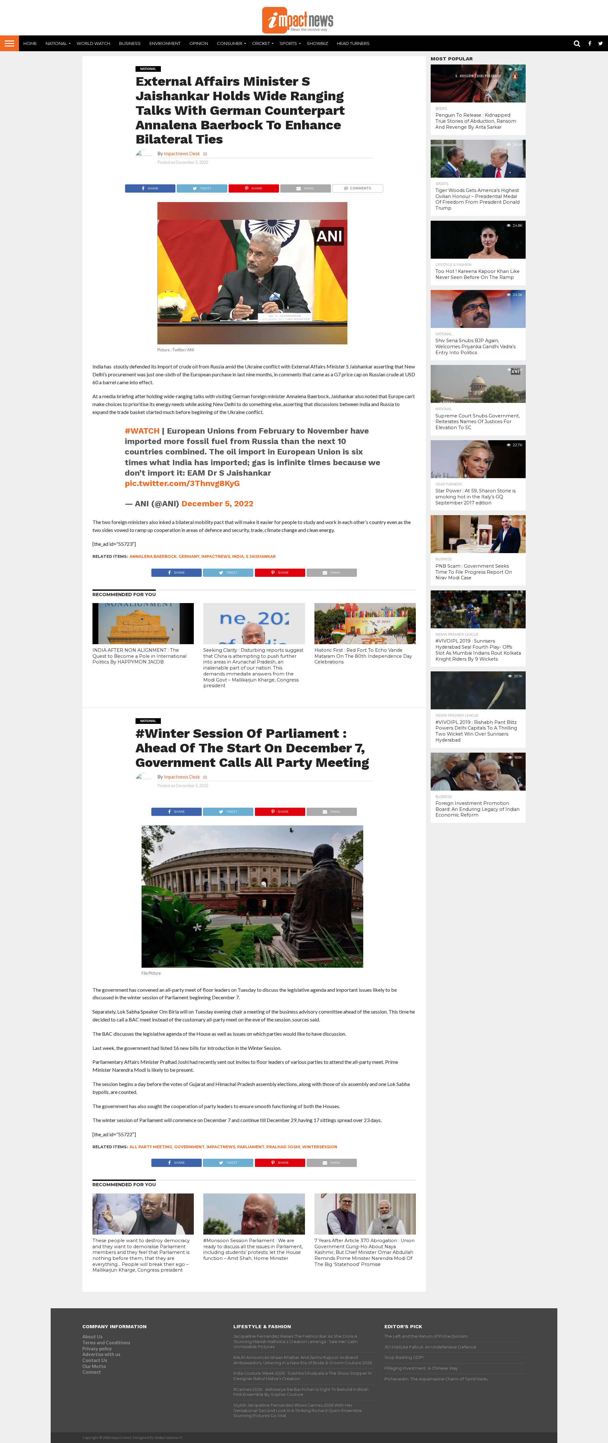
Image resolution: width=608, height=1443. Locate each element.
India (238, 556)
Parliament (250, 1146)
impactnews (215, 556)
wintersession (319, 1146)
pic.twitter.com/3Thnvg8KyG (182, 483)
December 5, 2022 (217, 503)
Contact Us (94, 1360)
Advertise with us (101, 1354)
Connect (91, 1372)
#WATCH (142, 430)
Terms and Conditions (106, 1342)
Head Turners (353, 43)
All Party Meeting (151, 1146)
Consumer (229, 43)
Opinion (198, 43)
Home (30, 43)
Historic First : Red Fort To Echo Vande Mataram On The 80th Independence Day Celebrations (363, 656)
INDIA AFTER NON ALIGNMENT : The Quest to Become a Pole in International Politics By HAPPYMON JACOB (139, 656)
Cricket (261, 43)
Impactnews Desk (182, 153)
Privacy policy (97, 1348)
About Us (92, 1336)
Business (130, 43)
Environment (164, 43)
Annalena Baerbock (153, 556)
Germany (189, 556)
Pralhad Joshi (283, 1146)
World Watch (93, 43)
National (56, 43)
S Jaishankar (261, 556)
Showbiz (317, 43)
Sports (288, 43)
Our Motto (94, 1366)
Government (189, 1146)
